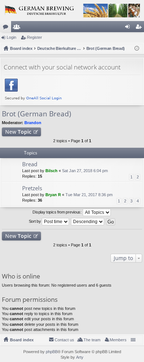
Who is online (21, 276)
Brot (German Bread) (36, 114)
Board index (22, 340)
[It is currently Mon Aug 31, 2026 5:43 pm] (136, 48)
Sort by (35, 221)
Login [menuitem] (129, 28)
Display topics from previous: (57, 212)
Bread (29, 164)
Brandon (32, 122)
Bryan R (53, 194)
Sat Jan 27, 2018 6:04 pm (85, 170)
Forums (7, 28)
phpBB (52, 351)
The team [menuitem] (91, 340)
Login (11, 37)
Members (18, 28)
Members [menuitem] (118, 340)
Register (34, 37)
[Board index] (72, 10)
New (18, 131)
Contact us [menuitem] (64, 340)
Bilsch (51, 170)
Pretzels (32, 188)
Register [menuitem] (140, 28)
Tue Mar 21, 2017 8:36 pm (89, 194)
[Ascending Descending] (88, 221)
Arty (79, 357)
